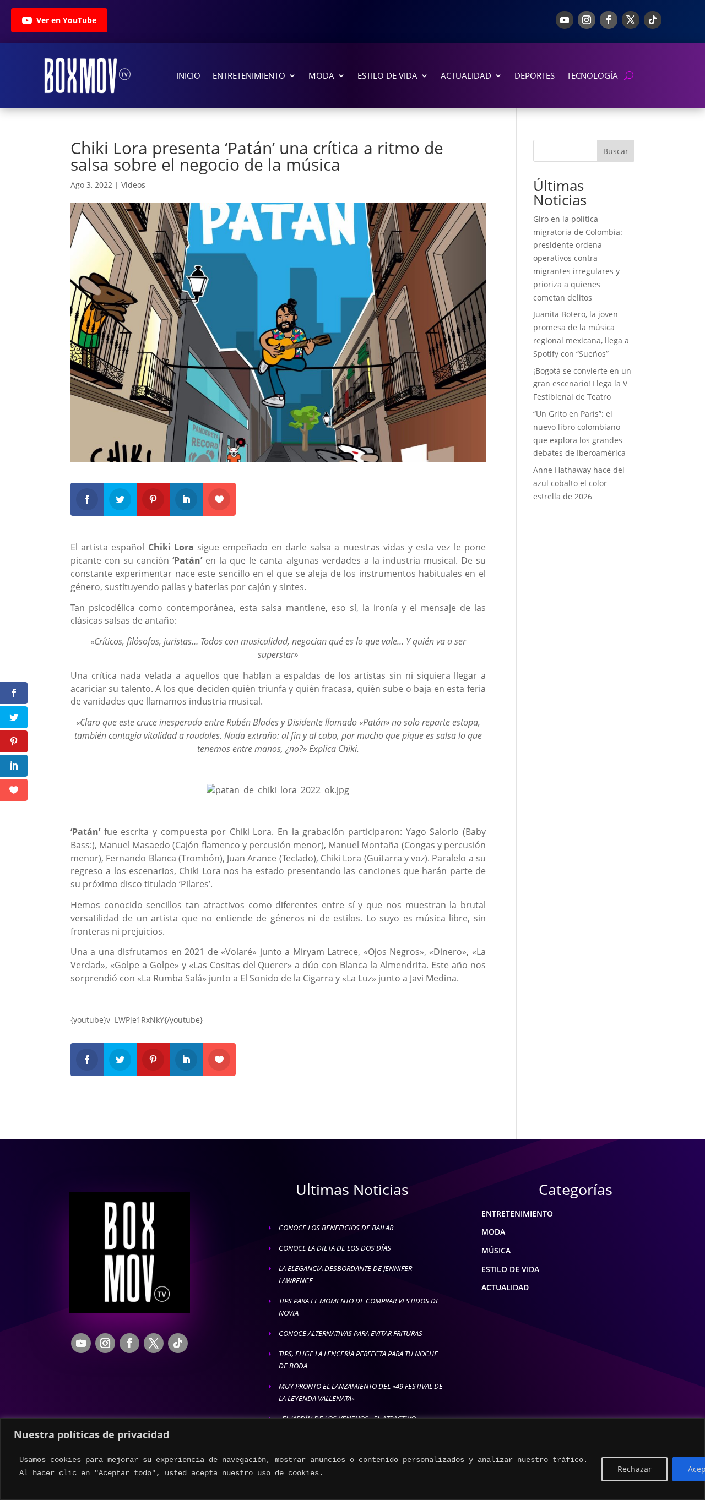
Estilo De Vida (387, 75)
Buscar (615, 151)
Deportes (534, 75)
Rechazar (634, 1469)
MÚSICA (496, 1250)
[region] (352, 1459)
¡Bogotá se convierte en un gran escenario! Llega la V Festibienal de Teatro (582, 384)
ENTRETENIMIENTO (517, 1213)
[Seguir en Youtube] (564, 20)
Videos (133, 184)
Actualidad (466, 75)
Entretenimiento (249, 75)
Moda (321, 75)
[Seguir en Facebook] (608, 20)
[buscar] (628, 75)
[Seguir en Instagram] (586, 20)
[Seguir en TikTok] (652, 20)
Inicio (188, 75)
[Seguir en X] (630, 20)
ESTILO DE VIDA (510, 1269)
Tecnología (592, 75)
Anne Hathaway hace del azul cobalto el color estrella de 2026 (579, 483)
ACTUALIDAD (505, 1287)
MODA (493, 1231)
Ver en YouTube (66, 20)
